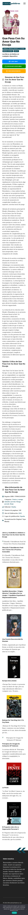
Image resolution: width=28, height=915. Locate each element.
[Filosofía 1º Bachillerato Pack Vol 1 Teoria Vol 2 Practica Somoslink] (14, 544)
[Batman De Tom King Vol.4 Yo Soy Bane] (14, 716)
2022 (20, 513)
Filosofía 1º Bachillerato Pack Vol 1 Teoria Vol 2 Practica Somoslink (12, 550)
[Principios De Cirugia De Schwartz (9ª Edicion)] (14, 740)
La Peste (5, 787)
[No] (26, 909)
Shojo (16, 51)
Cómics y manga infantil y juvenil (14, 48)
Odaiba (13, 507)
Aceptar (14, 912)
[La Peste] (14, 784)
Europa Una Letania (9, 681)
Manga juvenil (7, 51)
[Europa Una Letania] (14, 677)
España (22, 516)
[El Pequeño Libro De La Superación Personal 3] (14, 823)
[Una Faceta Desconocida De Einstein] (14, 635)
